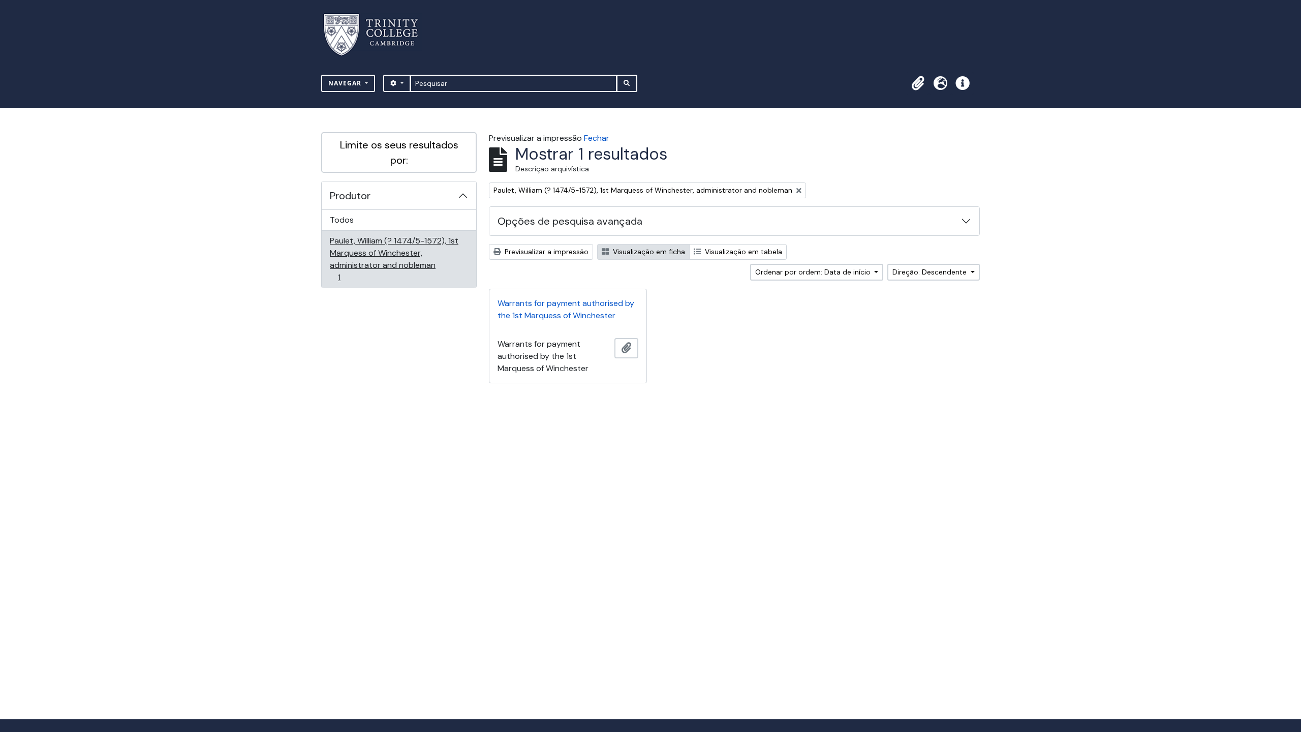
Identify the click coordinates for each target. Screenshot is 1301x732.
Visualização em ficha (648, 251)
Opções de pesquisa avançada (570, 221)
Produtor (350, 195)
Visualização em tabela (742, 251)
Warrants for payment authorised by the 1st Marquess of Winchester (566, 309)
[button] (918, 83)
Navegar (345, 83)
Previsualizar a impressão (545, 251)
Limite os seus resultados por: (399, 152)
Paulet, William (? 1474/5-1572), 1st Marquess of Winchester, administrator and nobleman (393, 259)
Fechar (596, 138)
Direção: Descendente (930, 272)
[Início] (376, 34)
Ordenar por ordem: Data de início (814, 272)
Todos (342, 220)
